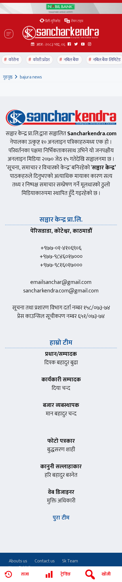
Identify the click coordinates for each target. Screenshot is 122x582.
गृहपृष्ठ (7, 77)
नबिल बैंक (71, 60)
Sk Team (70, 561)
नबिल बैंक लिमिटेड (107, 60)
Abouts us (18, 561)
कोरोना (14, 60)
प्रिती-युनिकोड (52, 21)
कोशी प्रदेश (41, 60)
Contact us (45, 561)
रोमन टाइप (76, 21)
